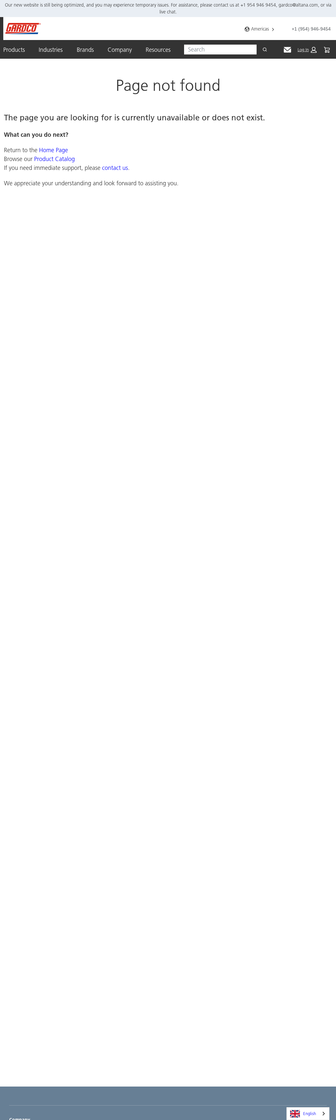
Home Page (53, 150)
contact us (115, 168)
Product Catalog (54, 159)
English (309, 1113)
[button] (307, 50)
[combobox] (217, 49)
